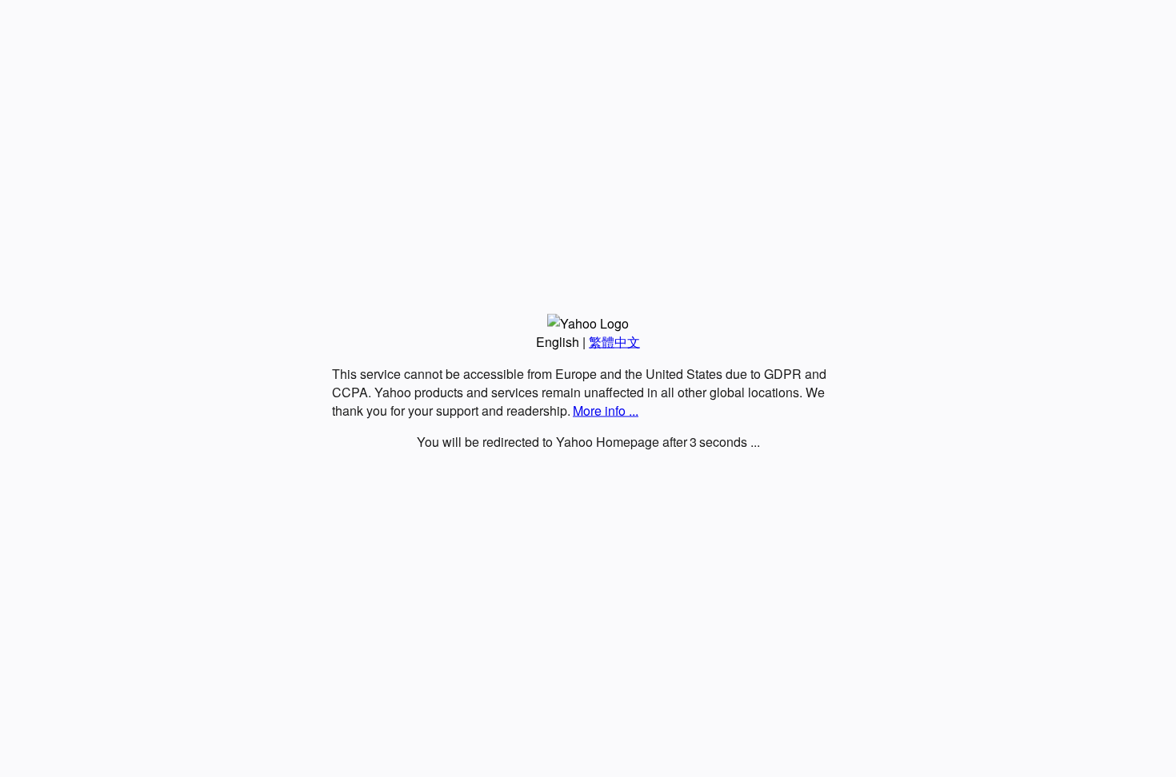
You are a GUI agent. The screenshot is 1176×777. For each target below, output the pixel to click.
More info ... (605, 410)
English (557, 342)
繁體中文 (614, 342)
